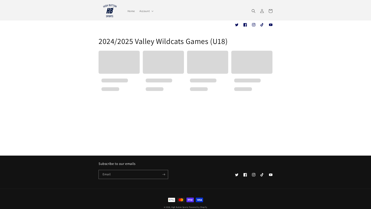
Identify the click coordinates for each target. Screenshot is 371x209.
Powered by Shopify (198, 207)
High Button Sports (180, 207)
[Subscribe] (163, 174)
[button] (146, 11)
